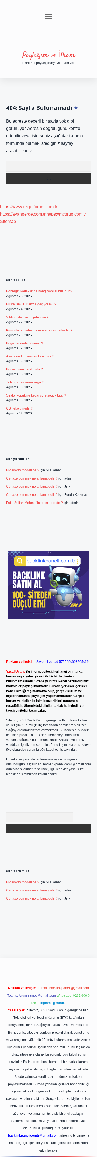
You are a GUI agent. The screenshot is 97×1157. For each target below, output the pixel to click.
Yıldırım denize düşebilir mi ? (27, 317)
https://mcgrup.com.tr (66, 214)
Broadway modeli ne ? (22, 470)
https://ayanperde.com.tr (23, 214)
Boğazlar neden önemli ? (24, 343)
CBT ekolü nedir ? (19, 408)
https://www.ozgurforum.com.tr (28, 206)
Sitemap (8, 221)
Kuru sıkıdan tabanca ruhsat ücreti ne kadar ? (39, 330)
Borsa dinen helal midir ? (24, 369)
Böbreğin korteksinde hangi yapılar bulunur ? (39, 291)
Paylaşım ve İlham (48, 55)
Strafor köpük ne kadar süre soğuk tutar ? (36, 395)
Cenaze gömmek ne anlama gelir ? (32, 478)
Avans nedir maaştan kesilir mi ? (30, 356)
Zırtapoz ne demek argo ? (25, 382)
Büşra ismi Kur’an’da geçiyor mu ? (31, 304)
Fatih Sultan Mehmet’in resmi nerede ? (34, 503)
